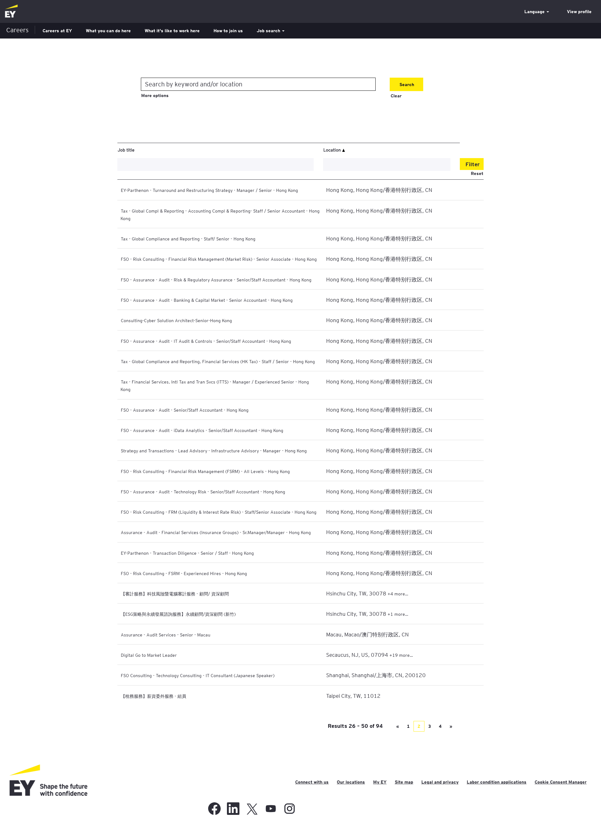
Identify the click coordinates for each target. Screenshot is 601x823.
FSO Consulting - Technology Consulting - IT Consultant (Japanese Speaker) (198, 675)
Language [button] (535, 11)
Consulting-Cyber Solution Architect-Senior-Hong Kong (176, 320)
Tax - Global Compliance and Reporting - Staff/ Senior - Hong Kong (188, 238)
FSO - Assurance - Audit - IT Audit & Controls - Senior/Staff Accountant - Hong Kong (206, 341)
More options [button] (155, 95)
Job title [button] (126, 149)
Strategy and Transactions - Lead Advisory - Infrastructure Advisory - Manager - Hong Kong (214, 450)
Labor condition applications (497, 782)
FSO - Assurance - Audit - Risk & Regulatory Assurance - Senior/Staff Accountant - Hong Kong (216, 279)
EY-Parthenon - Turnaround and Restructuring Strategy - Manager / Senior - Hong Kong (209, 190)
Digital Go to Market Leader (149, 655)
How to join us (228, 30)
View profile (579, 11)
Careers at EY (57, 30)
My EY (380, 782)
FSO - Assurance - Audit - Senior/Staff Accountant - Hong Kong (185, 410)
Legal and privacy (440, 782)
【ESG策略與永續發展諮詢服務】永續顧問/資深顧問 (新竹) (178, 614)
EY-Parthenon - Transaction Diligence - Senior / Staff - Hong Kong (187, 553)
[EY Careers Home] (11, 11)
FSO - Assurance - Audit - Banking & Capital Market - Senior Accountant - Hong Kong (207, 300)
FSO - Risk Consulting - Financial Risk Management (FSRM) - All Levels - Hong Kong (205, 471)
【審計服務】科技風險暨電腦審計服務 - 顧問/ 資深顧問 (175, 593)
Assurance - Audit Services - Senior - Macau (165, 634)
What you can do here (108, 30)
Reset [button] (477, 173)
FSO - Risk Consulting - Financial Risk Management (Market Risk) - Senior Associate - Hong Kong (219, 259)
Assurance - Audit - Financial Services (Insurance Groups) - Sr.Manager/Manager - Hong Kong (216, 532)
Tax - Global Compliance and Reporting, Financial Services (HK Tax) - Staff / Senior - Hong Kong (218, 361)
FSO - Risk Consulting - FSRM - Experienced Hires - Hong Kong (184, 573)
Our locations (351, 782)
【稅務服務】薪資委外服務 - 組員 (153, 696)
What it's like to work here (172, 30)
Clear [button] (396, 96)
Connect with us (312, 782)
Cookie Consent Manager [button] (561, 782)
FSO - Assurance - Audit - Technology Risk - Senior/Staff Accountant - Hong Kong (203, 491)
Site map (404, 782)
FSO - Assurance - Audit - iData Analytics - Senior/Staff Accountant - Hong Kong (202, 430)
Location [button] (332, 149)
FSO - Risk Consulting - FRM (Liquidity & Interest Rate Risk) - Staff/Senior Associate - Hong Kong (218, 512)
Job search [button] (269, 30)
